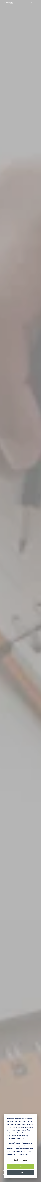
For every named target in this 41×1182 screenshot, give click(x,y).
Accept (20, 1166)
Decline (20, 1172)
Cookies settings (20, 1160)
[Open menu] (36, 3)
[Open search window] (32, 3)
